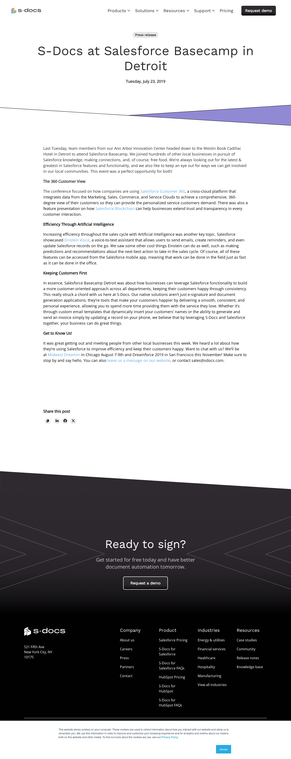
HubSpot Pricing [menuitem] (172, 677)
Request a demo (145, 583)
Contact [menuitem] (126, 675)
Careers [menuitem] (126, 649)
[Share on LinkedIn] (57, 421)
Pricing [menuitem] (226, 10)
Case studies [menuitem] (247, 640)
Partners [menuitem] (127, 667)
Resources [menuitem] (174, 10)
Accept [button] (224, 749)
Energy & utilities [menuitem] (211, 640)
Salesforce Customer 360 (162, 191)
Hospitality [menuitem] (206, 667)
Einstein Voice (76, 240)
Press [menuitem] (124, 658)
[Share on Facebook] (65, 421)
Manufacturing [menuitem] (209, 675)
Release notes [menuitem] (248, 658)
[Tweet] (73, 421)
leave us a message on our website (138, 360)
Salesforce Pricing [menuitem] (173, 640)
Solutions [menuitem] (144, 10)
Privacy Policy (170, 737)
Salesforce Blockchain (115, 208)
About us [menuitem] (127, 640)
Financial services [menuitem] (212, 649)
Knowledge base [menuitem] (250, 667)
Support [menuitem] (202, 10)
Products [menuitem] (117, 10)
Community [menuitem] (246, 649)
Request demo (258, 10)
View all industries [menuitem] (212, 684)
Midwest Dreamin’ (64, 354)
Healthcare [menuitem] (206, 658)
